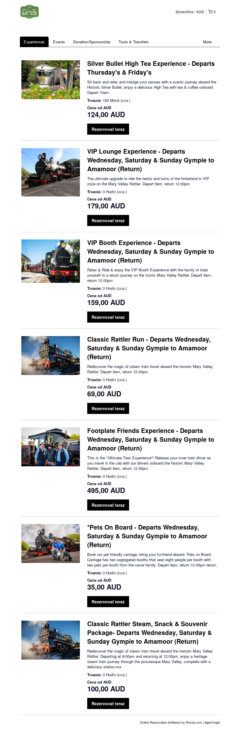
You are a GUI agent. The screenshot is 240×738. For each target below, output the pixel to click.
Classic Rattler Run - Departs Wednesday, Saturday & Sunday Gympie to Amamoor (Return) (149, 348)
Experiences (34, 41)
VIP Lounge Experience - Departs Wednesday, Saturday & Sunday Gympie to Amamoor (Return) (150, 160)
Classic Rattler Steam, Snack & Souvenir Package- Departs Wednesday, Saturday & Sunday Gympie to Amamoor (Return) (149, 632)
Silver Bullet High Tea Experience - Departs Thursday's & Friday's (151, 67)
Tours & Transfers (134, 41)
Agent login (212, 722)
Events (59, 41)
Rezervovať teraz (108, 129)
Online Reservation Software (160, 722)
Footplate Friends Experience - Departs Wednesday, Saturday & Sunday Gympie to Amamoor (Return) (150, 439)
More (208, 41)
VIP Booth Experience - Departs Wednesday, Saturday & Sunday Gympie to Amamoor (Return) (150, 251)
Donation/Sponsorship (91, 41)
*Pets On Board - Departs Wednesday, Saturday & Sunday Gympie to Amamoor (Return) (147, 536)
